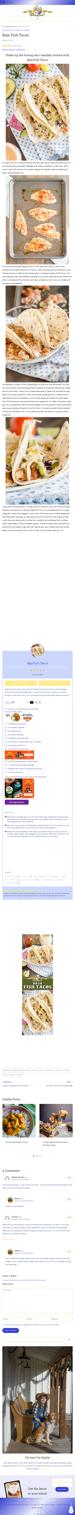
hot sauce (59, 1070)
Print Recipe (20, 50)
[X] (7, 2)
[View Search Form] (71, 2)
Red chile (10, 30)
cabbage (15, 1070)
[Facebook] (3, 2)
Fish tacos (49, 1070)
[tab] (33, 1155)
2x (35, 702)
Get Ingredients (16, 802)
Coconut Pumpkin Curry (16, 1142)
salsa (5, 1074)
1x (31, 702)
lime (67, 1070)
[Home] (3, 26)
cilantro (35, 1070)
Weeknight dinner (22, 30)
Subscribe (62, 1489)
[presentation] (19, 1120)
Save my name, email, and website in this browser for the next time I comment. (31, 1325)
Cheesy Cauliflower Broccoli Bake (15, 1084)
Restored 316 (37, 1508)
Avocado (6, 1070)
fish (4, 30)
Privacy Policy (41, 1500)
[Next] (69, 1129)
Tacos (11, 1074)
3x (39, 702)
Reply (69, 1178)
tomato (19, 1074)
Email (30, 1319)
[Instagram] (11, 2)
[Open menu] (37, 18)
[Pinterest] (39, 1512)
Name (6, 1319)
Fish (42, 1070)
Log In (54, 1500)
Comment (7, 1290)
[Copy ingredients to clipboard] (13, 702)
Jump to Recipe (8, 50)
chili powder (25, 1070)
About (28, 1500)
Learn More (44, 1469)
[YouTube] (42, 1512)
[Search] (69, 1339)
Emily (17, 1198)
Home (20, 1500)
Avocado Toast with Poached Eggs (59, 1084)
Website (55, 1319)
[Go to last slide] (5, 1129)
